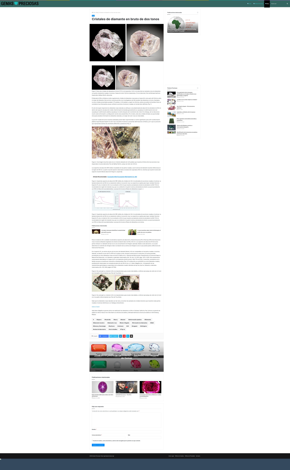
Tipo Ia (123, 329)
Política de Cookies (179, 456)
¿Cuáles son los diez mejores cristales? (187, 99)
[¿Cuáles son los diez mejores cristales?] (171, 102)
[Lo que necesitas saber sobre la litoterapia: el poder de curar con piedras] (132, 232)
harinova (111, 326)
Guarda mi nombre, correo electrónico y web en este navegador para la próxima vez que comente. (116, 440)
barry (116, 319)
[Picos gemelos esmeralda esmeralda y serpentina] (171, 121)
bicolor (123, 319)
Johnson (120, 326)
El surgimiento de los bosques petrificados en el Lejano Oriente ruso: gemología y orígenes (186, 94)
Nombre (94, 429)
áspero (99, 319)
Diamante (148, 319)
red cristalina (113, 329)
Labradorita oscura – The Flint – (124, 394)
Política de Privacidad (190, 456)
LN (128, 326)
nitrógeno (144, 326)
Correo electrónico (97, 435)
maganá (135, 326)
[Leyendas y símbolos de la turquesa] (171, 114)
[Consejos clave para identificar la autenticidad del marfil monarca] (96, 231)
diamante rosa (112, 323)
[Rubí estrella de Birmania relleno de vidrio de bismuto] (103, 387)
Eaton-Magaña (124, 323)
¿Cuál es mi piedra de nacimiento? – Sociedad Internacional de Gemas (126, 356)
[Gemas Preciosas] (20, 4)
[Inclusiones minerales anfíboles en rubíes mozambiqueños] (150, 387)
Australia (108, 319)
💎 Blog (267, 3)
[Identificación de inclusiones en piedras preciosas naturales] (171, 132)
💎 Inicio (249, 3)
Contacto (198, 456)
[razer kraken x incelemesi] (145, 459)
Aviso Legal (171, 456)
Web (129, 435)
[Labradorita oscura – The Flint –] (126, 387)
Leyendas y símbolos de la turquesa (186, 112)
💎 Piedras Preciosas (258, 3)
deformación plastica (135, 319)
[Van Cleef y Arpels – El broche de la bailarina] (171, 108)
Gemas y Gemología (100, 326)
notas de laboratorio (100, 329)
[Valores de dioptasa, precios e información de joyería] (171, 127)
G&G (152, 323)
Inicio (94, 12)
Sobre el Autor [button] (96, 306)
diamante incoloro (99, 323)
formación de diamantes (140, 323)
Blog (97, 12)
